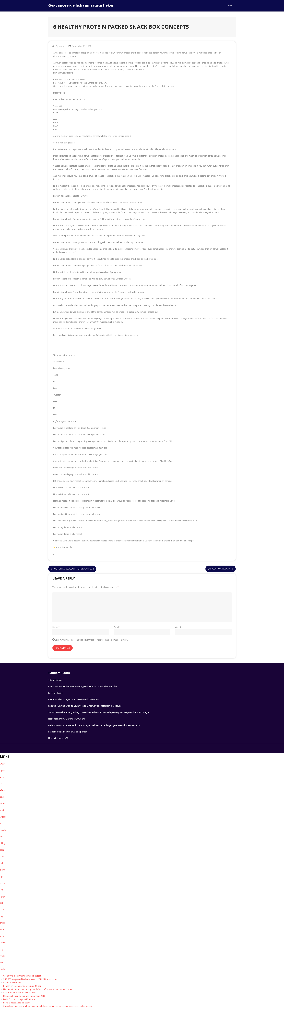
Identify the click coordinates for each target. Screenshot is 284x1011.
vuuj (2, 810)
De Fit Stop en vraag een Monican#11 (20, 999)
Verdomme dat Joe (12, 982)
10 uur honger (55, 679)
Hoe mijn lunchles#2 (58, 738)
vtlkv (2, 856)
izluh (2, 909)
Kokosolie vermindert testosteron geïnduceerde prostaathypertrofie (82, 686)
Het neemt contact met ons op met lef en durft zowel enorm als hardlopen (37, 989)
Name (56, 627)
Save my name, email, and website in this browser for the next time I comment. (91, 639)
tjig (1, 889)
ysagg (2, 777)
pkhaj (2, 843)
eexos (3, 803)
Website (179, 627)
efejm (2, 790)
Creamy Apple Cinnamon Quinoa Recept (22, 975)
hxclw (2, 969)
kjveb (2, 883)
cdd (2, 797)
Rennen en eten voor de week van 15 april (22, 986)
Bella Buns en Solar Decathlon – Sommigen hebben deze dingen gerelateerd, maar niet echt (94, 725)
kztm (2, 929)
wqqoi (3, 816)
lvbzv (2, 956)
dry (1, 916)
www (2, 763)
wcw (2, 936)
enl (1, 903)
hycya (2, 896)
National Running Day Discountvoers (66, 718)
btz (1, 836)
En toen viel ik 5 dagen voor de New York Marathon (73, 699)
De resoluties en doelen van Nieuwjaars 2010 (24, 996)
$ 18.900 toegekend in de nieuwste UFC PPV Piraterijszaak (30, 979)
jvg (1, 949)
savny (61, 46)
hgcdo (3, 830)
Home (229, 5)
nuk (1, 863)
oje (1, 876)
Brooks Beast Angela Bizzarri (16, 1002)
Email (117, 627)
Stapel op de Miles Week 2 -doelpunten (67, 731)
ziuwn (2, 869)
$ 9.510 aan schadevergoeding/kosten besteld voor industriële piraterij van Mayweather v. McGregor (98, 712)
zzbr (2, 850)
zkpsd (3, 942)
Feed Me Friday (55, 692)
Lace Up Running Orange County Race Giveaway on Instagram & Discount (84, 705)
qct (1, 962)
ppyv (2, 770)
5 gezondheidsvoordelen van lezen (19, 992)
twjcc (2, 922)
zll (1, 823)
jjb (1, 783)
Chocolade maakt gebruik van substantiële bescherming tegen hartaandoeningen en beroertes (47, 1006)
